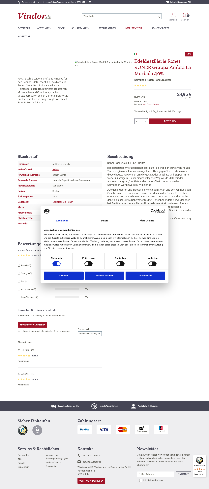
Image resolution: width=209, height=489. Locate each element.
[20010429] (104, 91)
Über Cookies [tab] (147, 220)
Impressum (23, 467)
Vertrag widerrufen (91, 480)
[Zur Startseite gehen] (34, 16)
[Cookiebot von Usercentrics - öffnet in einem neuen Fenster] (152, 211)
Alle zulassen (145, 275)
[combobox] (118, 16)
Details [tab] (104, 220)
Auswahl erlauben (104, 275)
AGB (20, 459)
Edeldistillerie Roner (62, 202)
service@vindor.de (92, 461)
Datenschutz (52, 466)
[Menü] (204, 456)
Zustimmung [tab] (62, 220)
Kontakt (21, 463)
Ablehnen (63, 275)
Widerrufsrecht (53, 462)
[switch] (88, 264)
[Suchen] (158, 16)
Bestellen (170, 121)
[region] (104, 91)
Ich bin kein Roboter (153, 480)
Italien (55, 169)
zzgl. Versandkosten (151, 104)
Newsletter (23, 455)
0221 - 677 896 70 (84, 2)
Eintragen (183, 474)
